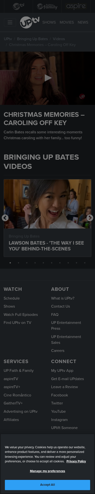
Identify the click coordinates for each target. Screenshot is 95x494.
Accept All (47, 485)
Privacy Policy (76, 461)
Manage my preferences (47, 471)
